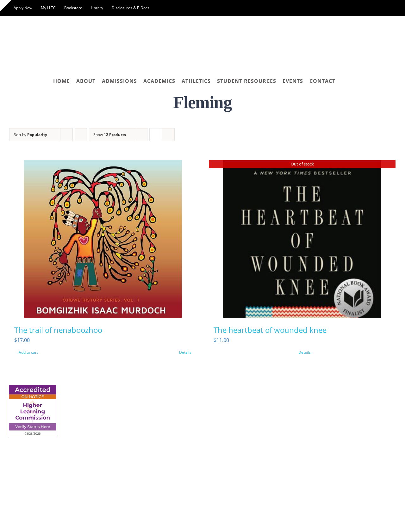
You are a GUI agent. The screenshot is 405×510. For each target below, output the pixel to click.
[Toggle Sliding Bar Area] (5, 5)
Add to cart (28, 352)
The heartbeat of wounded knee (270, 330)
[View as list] (168, 134)
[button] (344, 81)
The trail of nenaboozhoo (58, 330)
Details (185, 352)
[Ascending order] (81, 134)
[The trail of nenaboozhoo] (102, 239)
